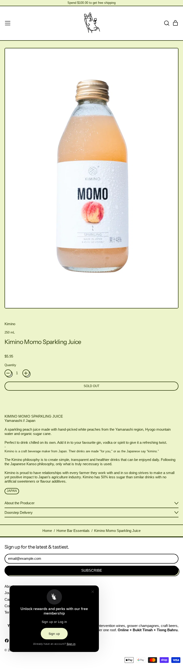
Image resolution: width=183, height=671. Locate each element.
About (9, 586)
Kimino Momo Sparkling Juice (117, 531)
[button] (166, 23)
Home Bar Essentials (73, 531)
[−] (8, 373)
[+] (26, 373)
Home (47, 531)
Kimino (10, 324)
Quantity (10, 365)
